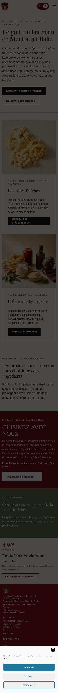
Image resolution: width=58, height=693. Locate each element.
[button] (53, 649)
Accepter (29, 667)
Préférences (29, 685)
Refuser (29, 676)
